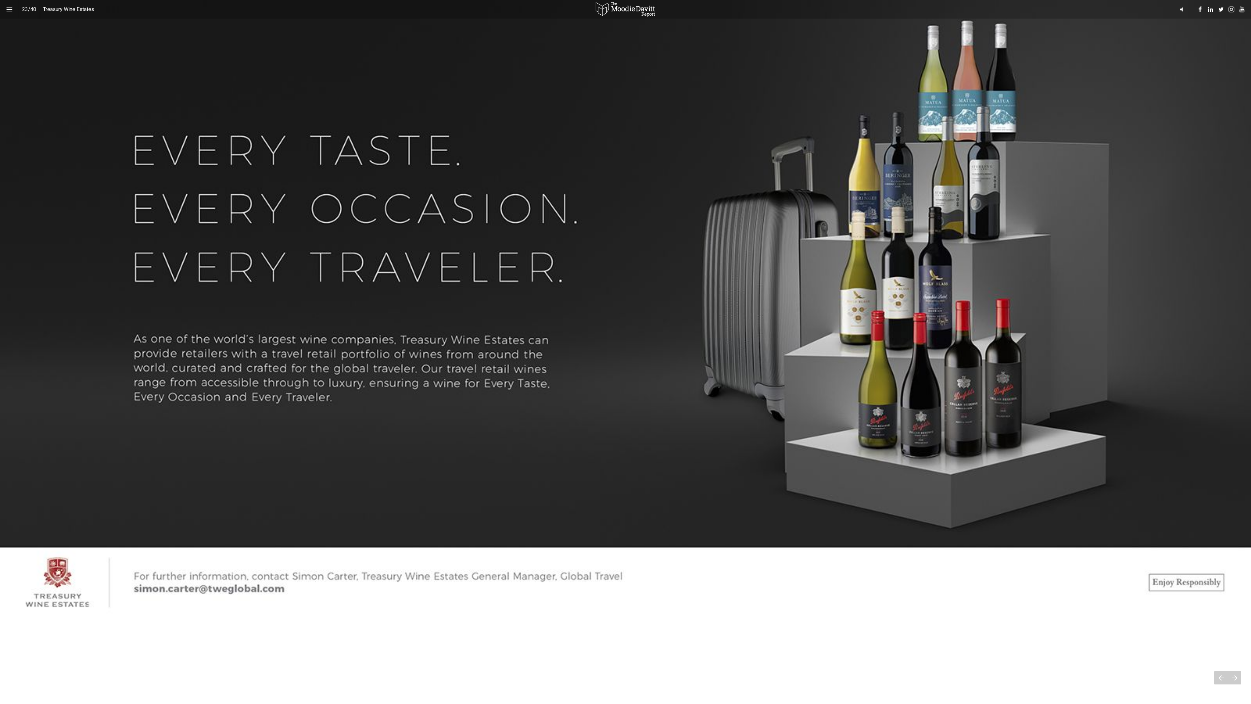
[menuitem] (1200, 9)
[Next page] (1234, 677)
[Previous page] (1221, 677)
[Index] (9, 9)
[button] (625, 9)
